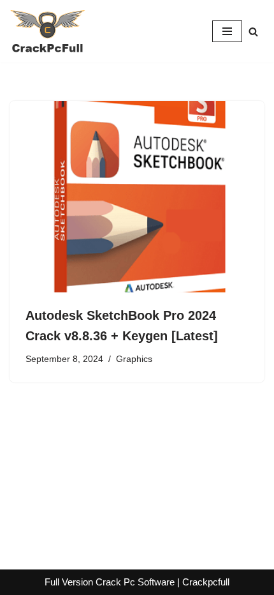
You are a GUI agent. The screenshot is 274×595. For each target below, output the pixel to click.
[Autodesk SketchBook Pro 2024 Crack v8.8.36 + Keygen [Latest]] (137, 196)
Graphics (134, 359)
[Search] (253, 31)
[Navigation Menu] (227, 31)
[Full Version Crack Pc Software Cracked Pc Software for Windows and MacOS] (48, 31)
